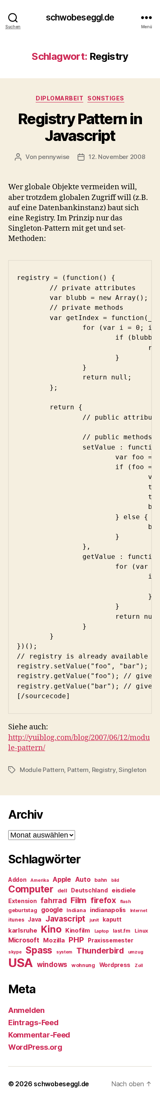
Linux (142, 931)
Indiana (76, 910)
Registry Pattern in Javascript (80, 127)
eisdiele (124, 890)
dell (62, 891)
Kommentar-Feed (39, 1035)
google (51, 910)
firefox (103, 900)
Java (34, 919)
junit (94, 920)
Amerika (39, 880)
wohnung (83, 965)
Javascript (65, 919)
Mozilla (53, 940)
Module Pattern (42, 770)
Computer (30, 889)
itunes (16, 920)
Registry (104, 770)
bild (115, 880)
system (64, 952)
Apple (62, 879)
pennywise (53, 157)
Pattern (78, 770)
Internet (138, 910)
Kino (51, 929)
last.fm (121, 931)
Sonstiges (105, 98)
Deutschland (89, 890)
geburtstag (22, 910)
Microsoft (23, 940)
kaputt (112, 919)
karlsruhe (22, 930)
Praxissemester (110, 940)
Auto (83, 879)
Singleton (132, 770)
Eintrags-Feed (33, 1022)
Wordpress (115, 965)
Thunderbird (100, 951)
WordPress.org (35, 1047)
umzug (135, 952)
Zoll (139, 965)
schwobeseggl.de (80, 17)
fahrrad (53, 901)
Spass (38, 950)
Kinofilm (77, 930)
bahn (100, 880)
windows (52, 964)
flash (125, 901)
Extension (22, 901)
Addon (17, 879)
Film (79, 900)
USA (20, 963)
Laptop (101, 931)
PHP (76, 939)
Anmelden (26, 1010)
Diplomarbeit (59, 98)
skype (15, 952)
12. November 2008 (117, 157)
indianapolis (108, 910)
